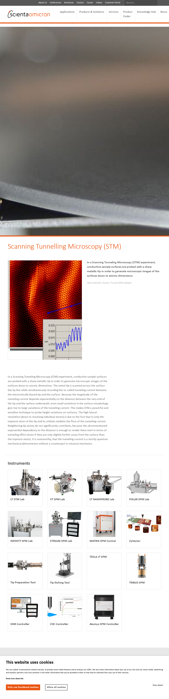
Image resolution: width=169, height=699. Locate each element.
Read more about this (14, 679)
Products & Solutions (91, 12)
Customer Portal (112, 3)
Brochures (69, 3)
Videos (99, 3)
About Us (42, 3)
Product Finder (128, 14)
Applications (67, 12)
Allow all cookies (56, 687)
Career (90, 3)
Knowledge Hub (146, 12)
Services (113, 12)
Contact (80, 3)
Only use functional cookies (23, 687)
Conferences (55, 3)
